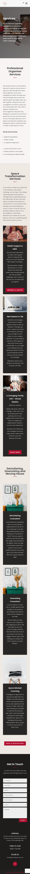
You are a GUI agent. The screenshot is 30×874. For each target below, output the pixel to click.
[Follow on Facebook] (15, 864)
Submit (23, 820)
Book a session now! (15, 743)
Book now (15, 452)
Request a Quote (14, 290)
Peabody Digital (19, 872)
